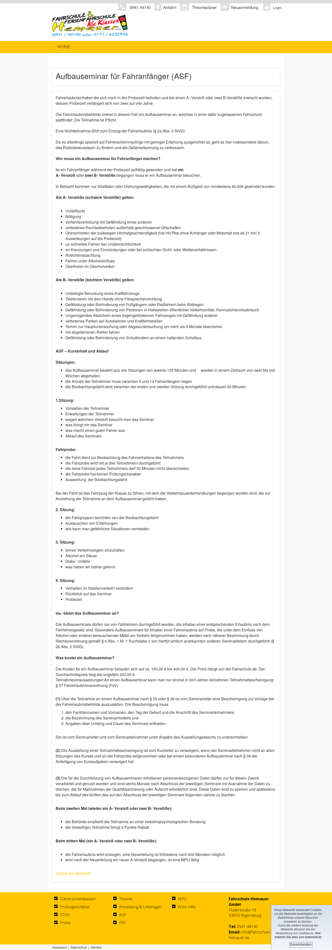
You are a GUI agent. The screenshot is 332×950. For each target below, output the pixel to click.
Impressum (59, 947)
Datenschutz (78, 947)
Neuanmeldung (244, 7)
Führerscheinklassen (78, 899)
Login (276, 7)
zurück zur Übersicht (73, 873)
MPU (182, 899)
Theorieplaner (204, 7)
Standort (96, 947)
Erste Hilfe (187, 907)
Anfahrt (169, 7)
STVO (65, 915)
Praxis (65, 922)
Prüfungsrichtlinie (75, 907)
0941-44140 (247, 926)
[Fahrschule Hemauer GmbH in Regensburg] (117, 24)
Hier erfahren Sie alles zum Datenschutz (298, 935)
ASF (122, 915)
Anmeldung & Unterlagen (140, 907)
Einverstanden (300, 944)
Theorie (125, 899)
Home (64, 46)
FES (122, 922)
